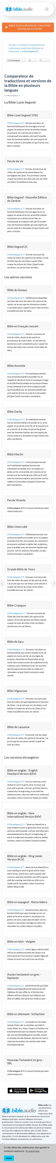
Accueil (12, 44)
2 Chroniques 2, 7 (15, 419)
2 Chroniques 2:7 (15, 123)
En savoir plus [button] (32, 1151)
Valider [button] (9, 1158)
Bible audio (43, 1105)
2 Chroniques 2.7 (15, 169)
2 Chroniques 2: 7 (15, 254)
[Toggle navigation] (47, 9)
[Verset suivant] (54, 584)
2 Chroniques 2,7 (15, 373)
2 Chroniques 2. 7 (15, 208)
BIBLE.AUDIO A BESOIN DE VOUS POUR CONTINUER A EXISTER (30, 27)
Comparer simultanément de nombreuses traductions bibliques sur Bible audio (26, 48)
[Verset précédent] (2, 584)
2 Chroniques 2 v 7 (16, 613)
